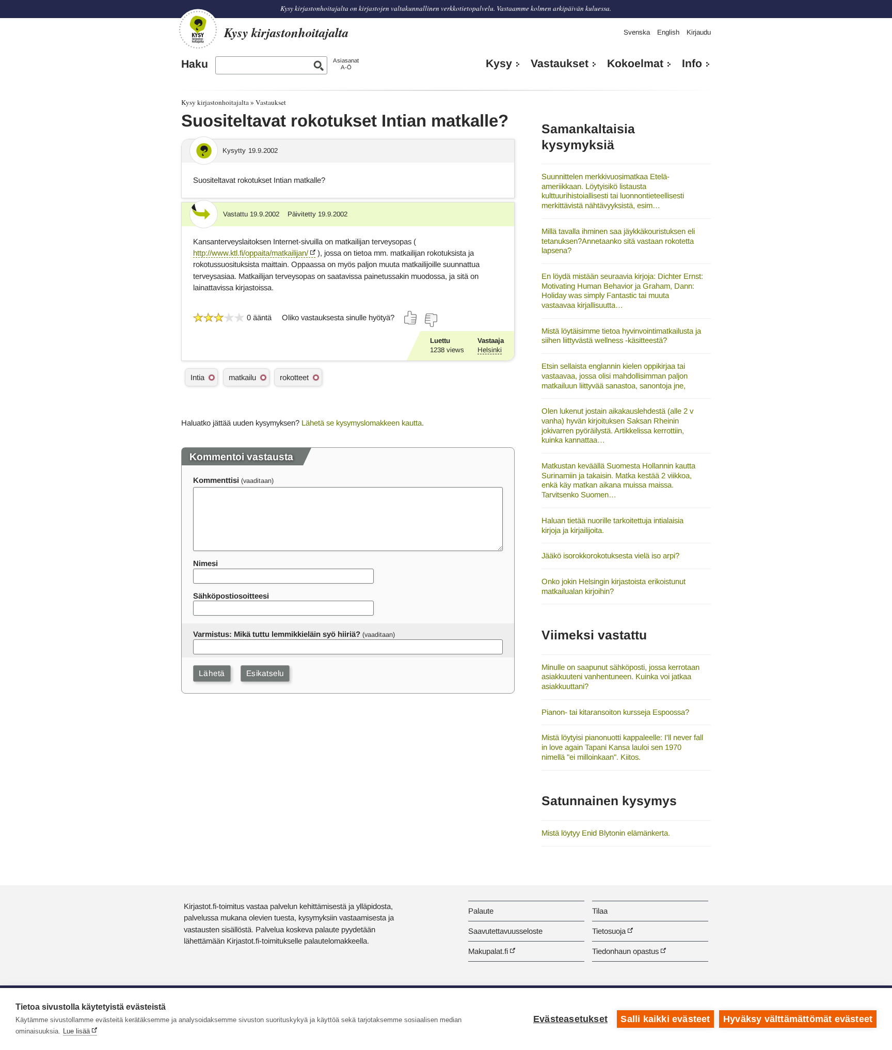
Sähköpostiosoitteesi (231, 595)
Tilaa (600, 910)
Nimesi (205, 563)
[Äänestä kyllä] (411, 317)
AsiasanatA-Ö (346, 63)
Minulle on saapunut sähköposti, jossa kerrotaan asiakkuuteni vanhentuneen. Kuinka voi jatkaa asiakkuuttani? (620, 677)
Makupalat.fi (488, 951)
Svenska (637, 32)
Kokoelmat (635, 63)
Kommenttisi (216, 480)
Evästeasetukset (570, 1019)
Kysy (499, 63)
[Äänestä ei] (430, 320)
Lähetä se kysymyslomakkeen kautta (361, 422)
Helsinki (489, 350)
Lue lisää (76, 1031)
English (668, 32)
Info (692, 63)
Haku (194, 64)
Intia (197, 377)
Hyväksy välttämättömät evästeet (797, 1019)
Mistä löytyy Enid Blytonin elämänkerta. (605, 832)
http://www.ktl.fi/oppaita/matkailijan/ (250, 252)
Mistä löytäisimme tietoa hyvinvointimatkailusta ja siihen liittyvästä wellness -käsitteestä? (621, 335)
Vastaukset (559, 63)
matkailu (242, 377)
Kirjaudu (699, 32)
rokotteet (294, 377)
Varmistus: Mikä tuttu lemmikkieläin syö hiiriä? (276, 634)
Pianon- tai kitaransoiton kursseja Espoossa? (615, 712)
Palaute (480, 910)
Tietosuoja (609, 931)
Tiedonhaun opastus (625, 951)
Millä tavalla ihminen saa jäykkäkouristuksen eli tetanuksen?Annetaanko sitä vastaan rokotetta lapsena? (618, 241)
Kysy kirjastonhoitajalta (215, 102)
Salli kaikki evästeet (665, 1019)
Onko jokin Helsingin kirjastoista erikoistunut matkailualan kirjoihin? (613, 586)
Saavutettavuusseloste (505, 931)
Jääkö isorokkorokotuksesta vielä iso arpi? (610, 555)
